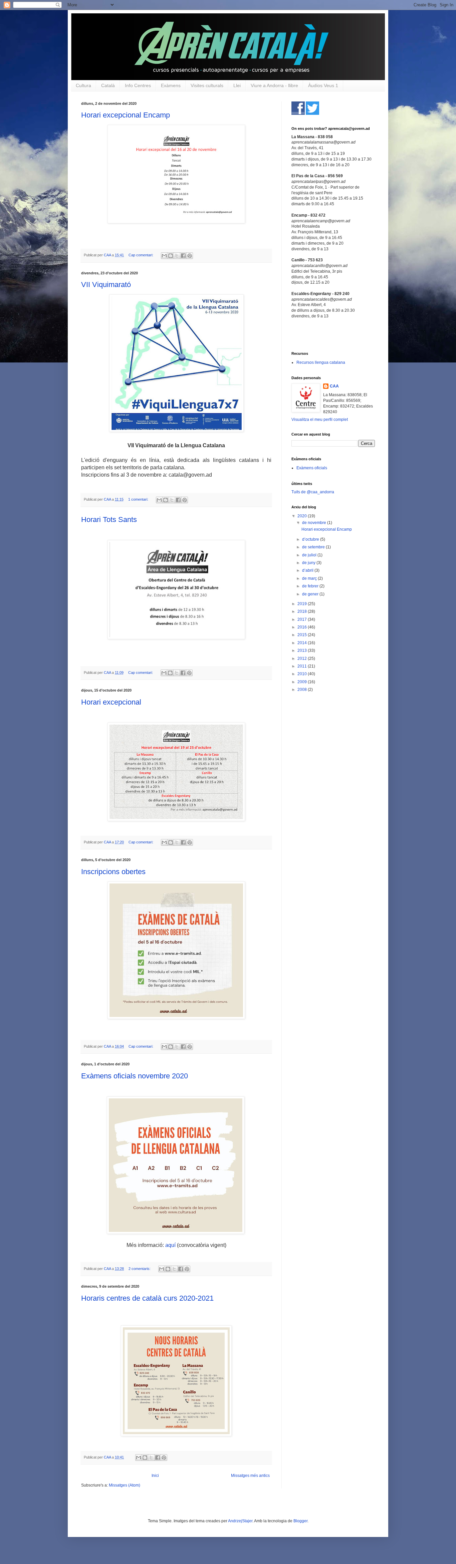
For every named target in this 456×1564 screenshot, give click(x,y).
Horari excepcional (111, 702)
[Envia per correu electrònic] (164, 255)
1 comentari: (138, 499)
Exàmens (171, 85)
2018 (302, 611)
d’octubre (311, 539)
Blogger (300, 1521)
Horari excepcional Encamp (125, 115)
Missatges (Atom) (124, 1485)
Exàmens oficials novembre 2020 (134, 1076)
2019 (302, 603)
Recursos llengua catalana (320, 362)
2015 (302, 634)
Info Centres (138, 85)
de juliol (309, 555)
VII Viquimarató (106, 284)
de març (310, 578)
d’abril (308, 570)
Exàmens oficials (311, 468)
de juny (309, 562)
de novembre (314, 522)
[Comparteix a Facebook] (183, 255)
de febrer (310, 586)
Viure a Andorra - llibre (274, 85)
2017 (302, 619)
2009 (302, 682)
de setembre (314, 547)
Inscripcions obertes (113, 871)
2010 (302, 674)
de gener (310, 594)
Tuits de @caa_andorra (312, 492)
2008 (302, 689)
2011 (302, 666)
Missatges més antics (250, 1475)
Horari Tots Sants (109, 519)
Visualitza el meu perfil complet (319, 419)
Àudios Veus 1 (323, 85)
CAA (334, 386)
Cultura (83, 85)
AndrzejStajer (240, 1521)
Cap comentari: (141, 255)
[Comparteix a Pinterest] (189, 255)
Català (108, 85)
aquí (171, 1245)
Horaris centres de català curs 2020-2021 (147, 1298)
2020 (302, 516)
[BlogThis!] (170, 255)
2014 (302, 642)
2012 (302, 658)
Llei (237, 85)
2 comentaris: (140, 1269)
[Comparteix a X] (177, 255)
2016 (302, 627)
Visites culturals (207, 85)
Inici (155, 1475)
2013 (302, 650)
